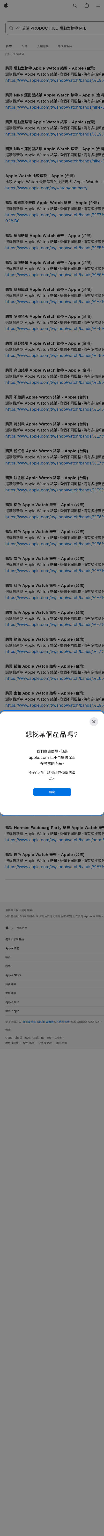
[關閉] (94, 721)
